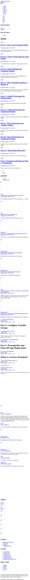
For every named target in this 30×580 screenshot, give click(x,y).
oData (2, 42)
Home (4, 6)
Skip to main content (5, 1)
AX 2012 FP (6, 554)
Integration (3, 232)
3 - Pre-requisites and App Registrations (9, 339)
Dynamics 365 (6, 558)
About (4, 13)
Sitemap (5, 566)
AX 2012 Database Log (6, 450)
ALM (2, 194)
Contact (6, 543)
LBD (2, 289)
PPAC (2, 456)
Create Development (5, 457)
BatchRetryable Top (5, 437)
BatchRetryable (4, 251)
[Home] (2, 2)
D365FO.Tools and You (6, 463)
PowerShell (3, 462)
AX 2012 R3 (6, 556)
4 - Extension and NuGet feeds (7, 331)
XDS (2, 213)
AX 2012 (5, 553)
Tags (4, 569)
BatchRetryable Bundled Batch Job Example (10, 271)
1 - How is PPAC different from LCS (9, 360)
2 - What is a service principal (7, 351)
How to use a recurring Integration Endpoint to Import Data (14, 233)
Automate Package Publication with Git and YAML (12, 195)
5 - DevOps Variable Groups (7, 319)
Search (2, 29)
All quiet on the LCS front (6, 367)
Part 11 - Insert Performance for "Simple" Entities (12, 124)
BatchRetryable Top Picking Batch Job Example (11, 252)
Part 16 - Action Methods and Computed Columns (11, 70)
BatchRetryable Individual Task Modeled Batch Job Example (14, 313)
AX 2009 (5, 551)
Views (4, 7)
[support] (3, 542)
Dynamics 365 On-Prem (8, 559)
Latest (4, 178)
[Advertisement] (15, 390)
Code (4, 12)
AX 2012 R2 (6, 555)
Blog (4, 8)
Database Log (4, 449)
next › (4, 172)
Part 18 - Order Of (5, 424)
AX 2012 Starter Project (6, 413)
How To (5, 9)
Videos (4, 11)
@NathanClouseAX (8, 542)
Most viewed (6, 179)
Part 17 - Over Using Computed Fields (14, 45)
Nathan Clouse (5, 47)
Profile (4, 567)
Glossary (5, 568)
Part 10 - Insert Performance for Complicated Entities (12, 138)
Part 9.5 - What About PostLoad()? (13, 150)
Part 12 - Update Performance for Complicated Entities (13, 110)
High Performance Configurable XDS (9, 214)
